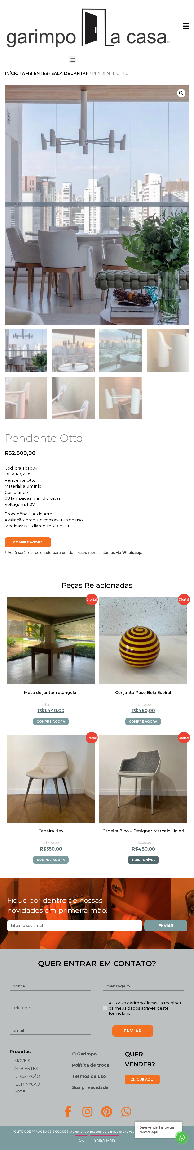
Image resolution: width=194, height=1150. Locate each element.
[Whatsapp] (126, 1111)
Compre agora (28, 542)
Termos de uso (89, 1076)
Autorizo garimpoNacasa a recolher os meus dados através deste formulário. (145, 1008)
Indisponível (143, 860)
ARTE (19, 1092)
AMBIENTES (35, 73)
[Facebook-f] (68, 1111)
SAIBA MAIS (104, 1140)
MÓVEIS (22, 1061)
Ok (81, 1140)
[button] (72, 59)
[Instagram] (87, 1111)
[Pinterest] (107, 1111)
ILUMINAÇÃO (27, 1084)
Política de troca (90, 1065)
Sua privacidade (90, 1087)
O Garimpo (84, 1054)
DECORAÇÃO (27, 1076)
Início (12, 73)
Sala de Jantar (70, 73)
